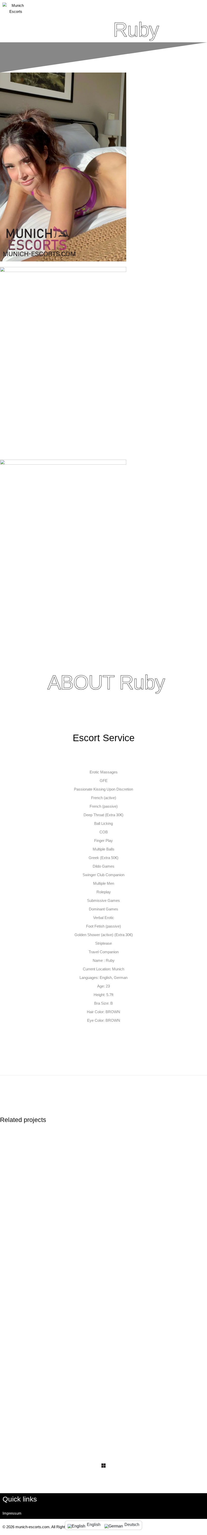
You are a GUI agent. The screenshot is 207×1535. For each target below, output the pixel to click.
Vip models (53, 1201)
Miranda (42, 1365)
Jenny (39, 1208)
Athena (148, 1365)
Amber (147, 1208)
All (36, 1201)
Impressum (12, 1513)
